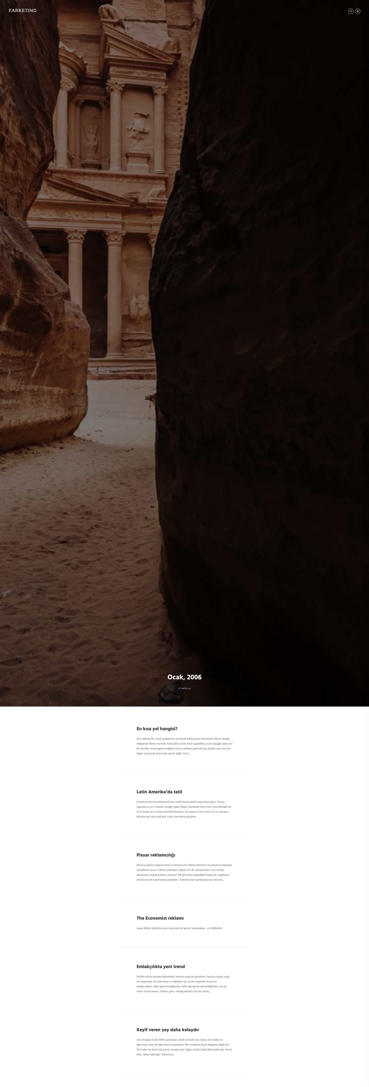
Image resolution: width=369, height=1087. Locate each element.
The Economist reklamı (160, 918)
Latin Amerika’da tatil (159, 792)
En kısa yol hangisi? (157, 729)
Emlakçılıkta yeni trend (161, 967)
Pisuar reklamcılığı (156, 855)
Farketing (23, 10)
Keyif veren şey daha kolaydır (168, 1030)
